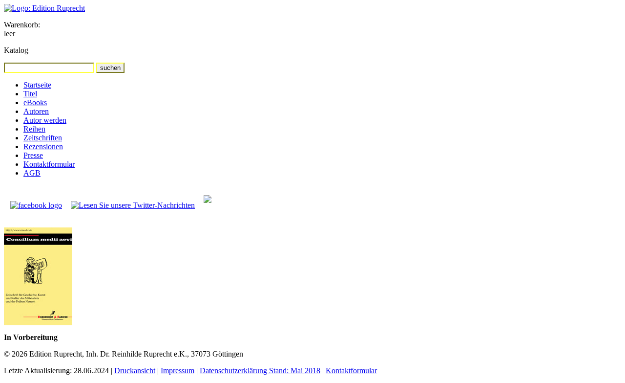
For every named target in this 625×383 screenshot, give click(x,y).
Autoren (36, 111)
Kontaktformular (49, 164)
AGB (32, 173)
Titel (30, 94)
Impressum (177, 370)
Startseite (37, 85)
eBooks (35, 102)
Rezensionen (43, 146)
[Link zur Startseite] (44, 8)
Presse (33, 155)
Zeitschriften (42, 138)
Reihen (34, 129)
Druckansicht (134, 370)
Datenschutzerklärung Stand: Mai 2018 (260, 370)
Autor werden (44, 120)
